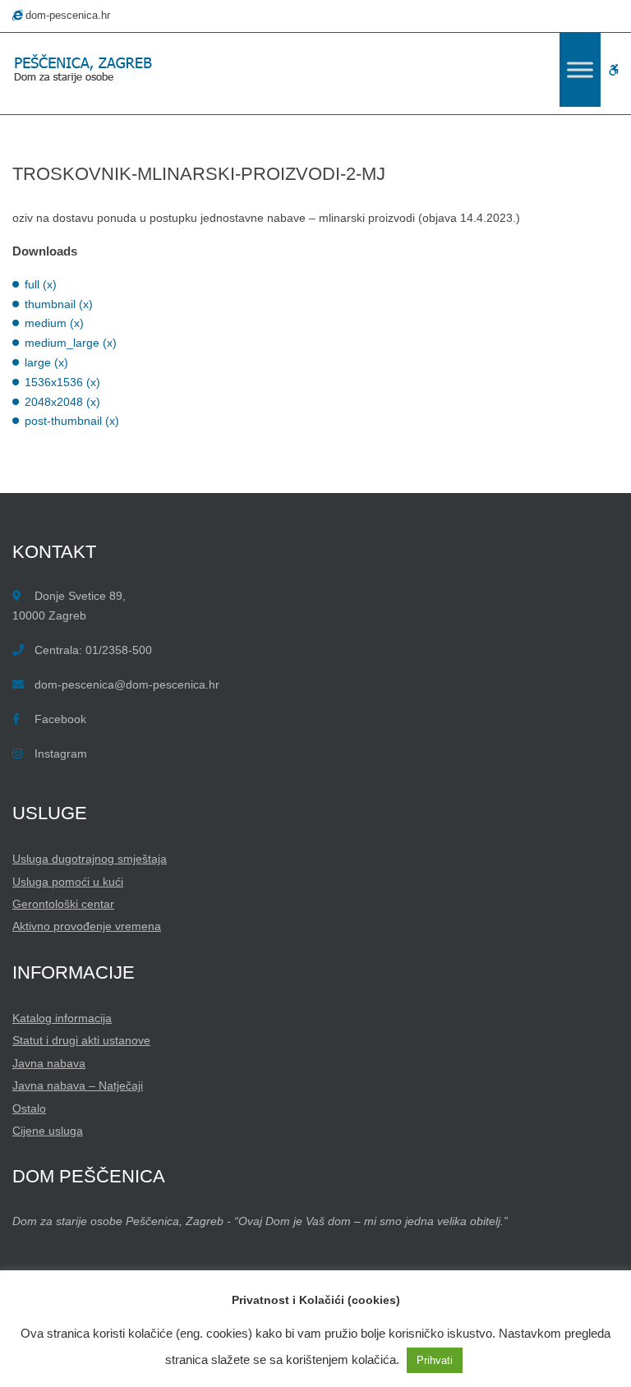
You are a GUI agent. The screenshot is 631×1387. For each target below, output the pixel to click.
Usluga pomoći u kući (67, 881)
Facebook (60, 719)
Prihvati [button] (435, 1360)
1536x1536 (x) (62, 382)
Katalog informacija (62, 1018)
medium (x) (54, 322)
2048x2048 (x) (62, 401)
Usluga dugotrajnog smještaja (89, 858)
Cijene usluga (47, 1130)
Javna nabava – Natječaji (77, 1085)
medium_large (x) (71, 342)
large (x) (46, 362)
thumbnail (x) (59, 304)
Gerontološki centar (63, 903)
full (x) (41, 284)
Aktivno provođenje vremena (86, 926)
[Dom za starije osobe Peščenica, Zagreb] (86, 70)
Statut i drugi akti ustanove (81, 1040)
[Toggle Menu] (580, 69)
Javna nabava (48, 1063)
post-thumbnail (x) (72, 420)
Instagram (61, 753)
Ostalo (29, 1108)
